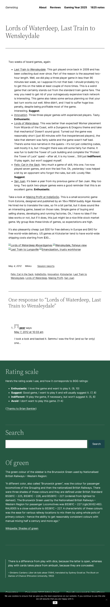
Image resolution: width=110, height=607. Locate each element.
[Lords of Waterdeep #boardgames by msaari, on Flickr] (30, 245)
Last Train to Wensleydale (30, 69)
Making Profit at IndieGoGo (42, 197)
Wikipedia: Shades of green (21, 528)
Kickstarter (66, 274)
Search (96, 443)
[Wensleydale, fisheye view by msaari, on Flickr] (70, 245)
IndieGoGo (40, 274)
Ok (55, 603)
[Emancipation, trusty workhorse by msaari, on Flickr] (60, 249)
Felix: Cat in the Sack (27, 164)
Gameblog (11, 7)
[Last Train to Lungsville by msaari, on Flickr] (23, 249)
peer (22, 327)
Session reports (45, 266)
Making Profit (55, 277)
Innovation (20, 114)
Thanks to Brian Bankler (21, 408)
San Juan (19, 181)
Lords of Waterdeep (26, 123)
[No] (106, 599)
